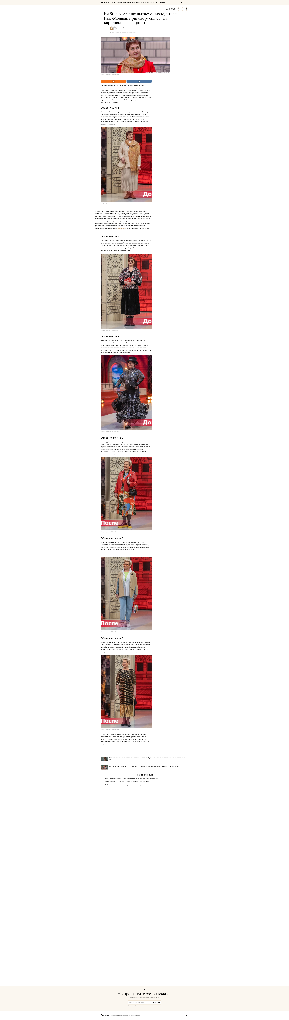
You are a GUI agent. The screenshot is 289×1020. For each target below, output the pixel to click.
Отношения (127, 2)
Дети (142, 2)
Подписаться (155, 1002)
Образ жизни (149, 2)
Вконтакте (182, 9)
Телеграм (178, 9)
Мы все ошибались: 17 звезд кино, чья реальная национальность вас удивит (127, 781)
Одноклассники (186, 9)
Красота (119, 2)
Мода (114, 2)
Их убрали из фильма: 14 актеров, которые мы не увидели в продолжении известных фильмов (132, 785)
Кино (156, 2)
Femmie (109, 2)
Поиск (181, 2)
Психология (136, 2)
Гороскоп (162, 2)
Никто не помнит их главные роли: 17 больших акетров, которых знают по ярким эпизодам (131, 778)
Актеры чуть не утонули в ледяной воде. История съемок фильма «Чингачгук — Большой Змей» (144, 766)
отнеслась (121, 228)
